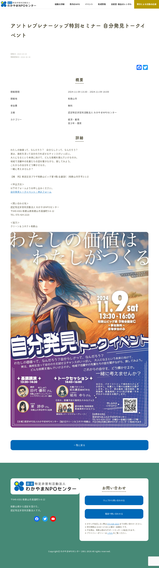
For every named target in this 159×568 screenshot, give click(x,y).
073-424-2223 (113, 524)
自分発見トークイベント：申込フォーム (31, 191)
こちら (110, 533)
